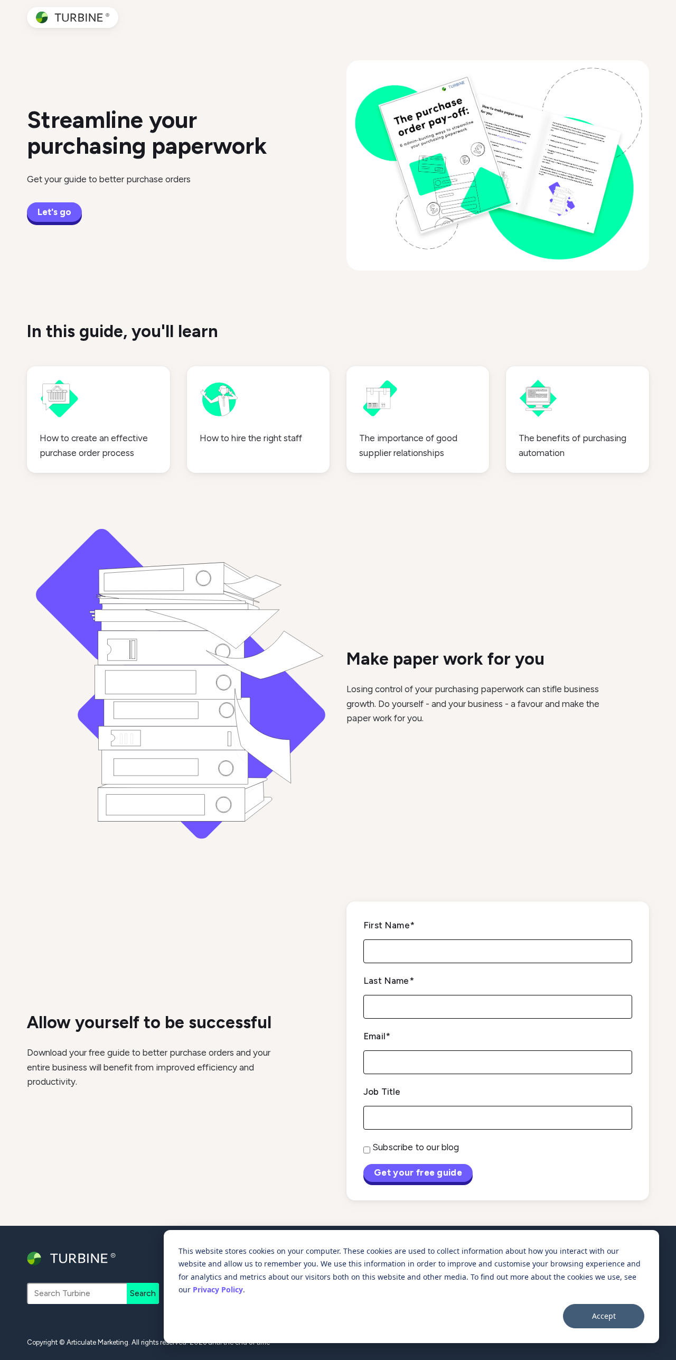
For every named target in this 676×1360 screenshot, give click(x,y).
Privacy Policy (218, 1289)
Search (143, 1293)
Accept (604, 1316)
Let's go (54, 212)
